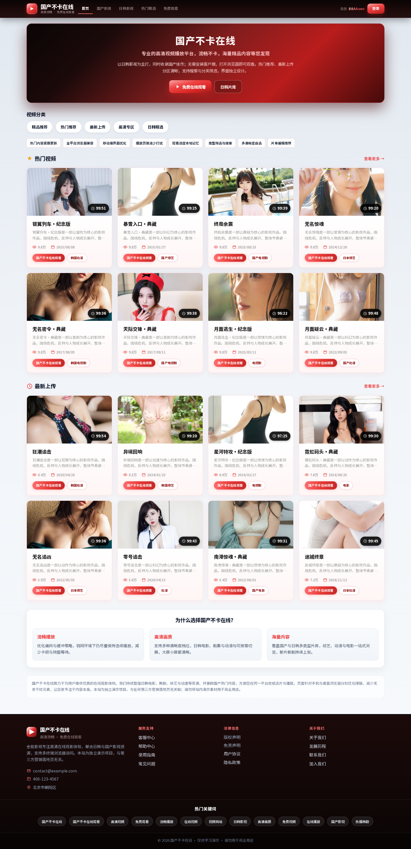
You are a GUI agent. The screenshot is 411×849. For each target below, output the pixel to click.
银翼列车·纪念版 (51, 224)
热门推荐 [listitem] (68, 127)
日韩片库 (228, 87)
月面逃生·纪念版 (233, 329)
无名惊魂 (314, 224)
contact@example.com (55, 771)
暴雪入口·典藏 (140, 224)
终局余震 (223, 224)
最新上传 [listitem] (97, 127)
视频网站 (215, 821)
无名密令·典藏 (49, 329)
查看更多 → (374, 158)
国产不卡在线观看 (86, 821)
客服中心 (146, 737)
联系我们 (317, 755)
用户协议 (232, 753)
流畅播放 (166, 821)
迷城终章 (314, 557)
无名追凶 (41, 557)
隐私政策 (232, 762)
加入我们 (317, 764)
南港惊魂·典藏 (230, 557)
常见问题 (146, 764)
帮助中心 (146, 746)
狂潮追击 (41, 452)
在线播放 (313, 821)
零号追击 (132, 557)
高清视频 (117, 821)
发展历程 (317, 746)
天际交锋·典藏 (140, 329)
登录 (375, 8)
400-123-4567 (46, 779)
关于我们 (317, 737)
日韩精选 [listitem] (155, 127)
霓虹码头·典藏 (321, 452)
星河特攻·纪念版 (233, 452)
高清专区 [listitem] (126, 127)
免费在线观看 (194, 87)
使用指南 (146, 755)
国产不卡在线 (52, 821)
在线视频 (191, 821)
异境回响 (132, 452)
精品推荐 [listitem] (40, 127)
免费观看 (142, 821)
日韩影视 (240, 821)
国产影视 (338, 821)
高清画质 (264, 821)
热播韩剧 (362, 821)
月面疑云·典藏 (321, 329)
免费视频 (289, 821)
